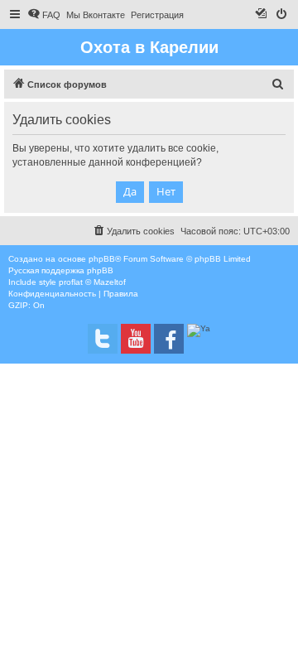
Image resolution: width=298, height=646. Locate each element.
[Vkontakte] (103, 339)
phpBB (102, 258)
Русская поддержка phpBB (60, 270)
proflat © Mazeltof (92, 282)
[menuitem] (43, 15)
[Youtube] (136, 339)
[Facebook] (169, 339)
